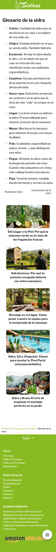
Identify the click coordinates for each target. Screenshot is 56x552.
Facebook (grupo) (12, 483)
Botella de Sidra (13, 191)
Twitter (7, 487)
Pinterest (8, 494)
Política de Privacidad (14, 462)
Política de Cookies (12, 459)
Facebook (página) (12, 480)
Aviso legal (8, 455)
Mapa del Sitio (10, 466)
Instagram (8, 490)
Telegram (8, 497)
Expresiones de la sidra (41, 192)
